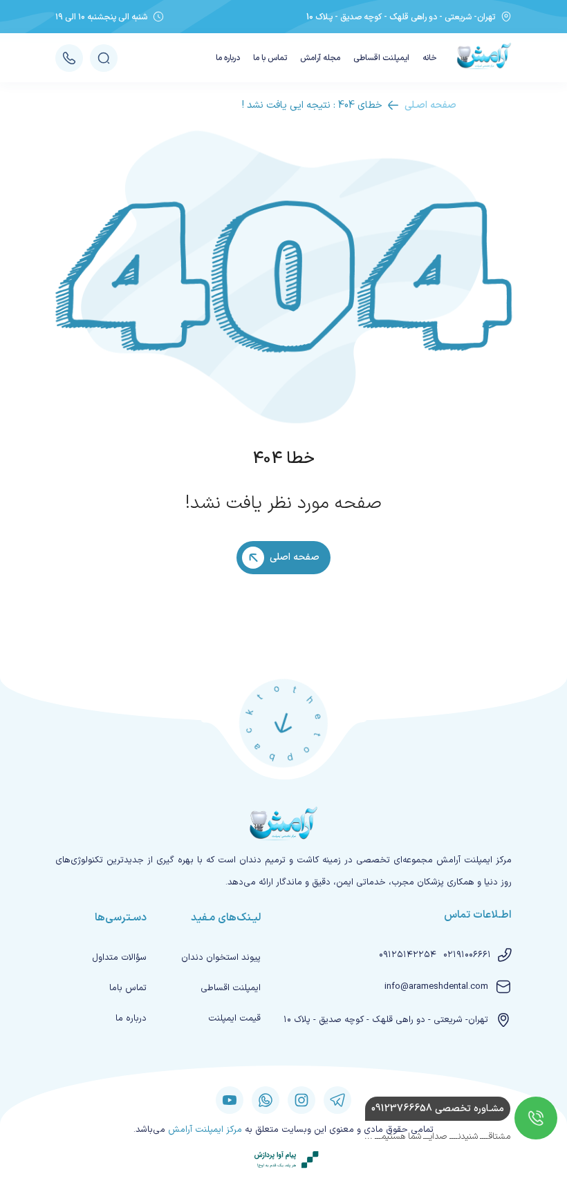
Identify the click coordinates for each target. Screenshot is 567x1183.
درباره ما (228, 58)
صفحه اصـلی (430, 105)
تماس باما (128, 988)
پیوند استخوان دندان (221, 958)
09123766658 (437, 1108)
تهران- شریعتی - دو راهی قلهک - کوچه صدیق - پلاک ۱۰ (386, 1020)
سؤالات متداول (119, 958)
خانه (429, 58)
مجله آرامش (320, 58)
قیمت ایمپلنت (234, 1018)
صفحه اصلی (294, 557)
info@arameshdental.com (436, 987)
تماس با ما (270, 58)
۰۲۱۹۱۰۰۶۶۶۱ (467, 955)
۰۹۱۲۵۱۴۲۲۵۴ (407, 955)
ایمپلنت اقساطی (381, 58)
